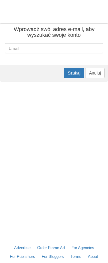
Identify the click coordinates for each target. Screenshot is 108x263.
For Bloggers (53, 256)
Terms (75, 256)
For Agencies (82, 248)
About (93, 256)
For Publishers (22, 256)
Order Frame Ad (51, 248)
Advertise (22, 248)
